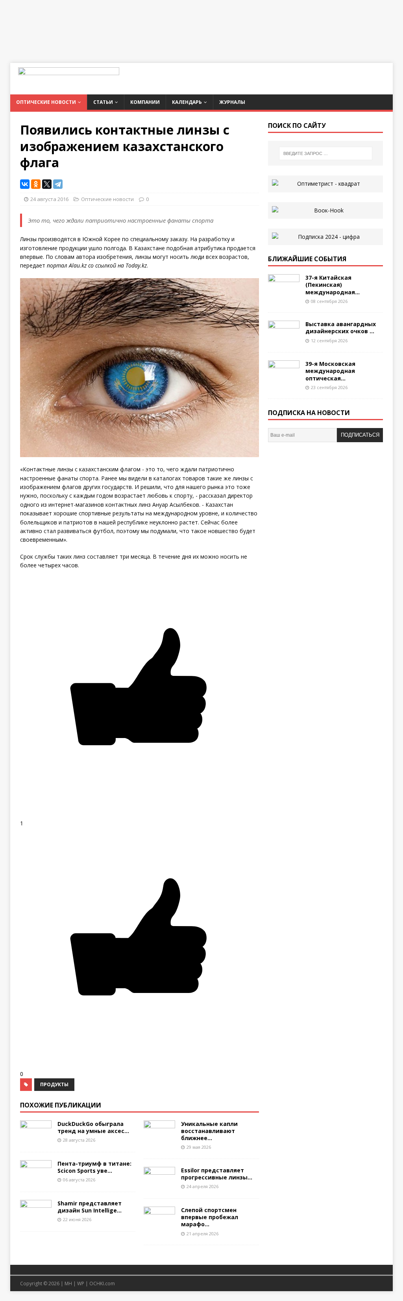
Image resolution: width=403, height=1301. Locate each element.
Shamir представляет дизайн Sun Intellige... (89, 1207)
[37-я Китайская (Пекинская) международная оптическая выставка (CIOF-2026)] (283, 293)
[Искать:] (325, 153)
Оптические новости (46, 102)
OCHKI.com (102, 1283)
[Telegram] (58, 184)
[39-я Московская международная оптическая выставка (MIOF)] (283, 379)
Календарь (187, 102)
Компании (145, 102)
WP (80, 1283)
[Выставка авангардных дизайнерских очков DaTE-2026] (283, 339)
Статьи (103, 102)
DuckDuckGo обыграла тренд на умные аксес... (93, 1127)
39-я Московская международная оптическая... (330, 371)
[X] (47, 184)
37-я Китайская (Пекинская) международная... (332, 284)
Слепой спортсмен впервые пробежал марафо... (209, 1217)
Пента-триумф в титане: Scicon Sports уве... (94, 1167)
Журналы (232, 102)
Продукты (54, 1084)
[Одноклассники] (36, 184)
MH (68, 1283)
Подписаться (360, 435)
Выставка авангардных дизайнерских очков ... (340, 327)
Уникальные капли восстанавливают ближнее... (209, 1131)
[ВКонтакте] (25, 184)
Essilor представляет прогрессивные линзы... (216, 1173)
